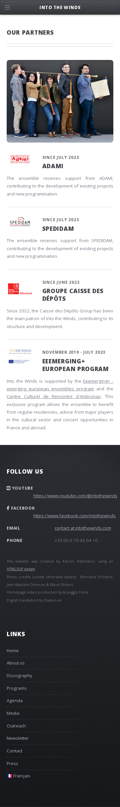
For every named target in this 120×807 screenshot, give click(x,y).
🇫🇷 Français (18, 776)
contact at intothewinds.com (83, 528)
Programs (17, 688)
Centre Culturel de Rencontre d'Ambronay (54, 396)
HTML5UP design (21, 569)
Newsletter (18, 738)
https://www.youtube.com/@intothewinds (75, 496)
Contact (14, 751)
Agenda (15, 700)
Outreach (16, 726)
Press (12, 763)
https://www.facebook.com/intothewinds (74, 516)
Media (13, 713)
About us (16, 663)
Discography (19, 675)
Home (13, 650)
